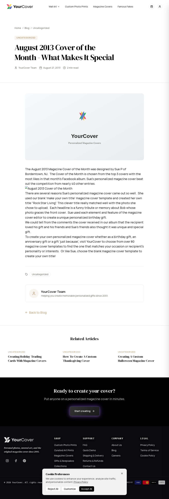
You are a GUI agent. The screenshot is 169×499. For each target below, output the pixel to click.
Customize (70, 488)
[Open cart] (151, 6)
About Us (117, 445)
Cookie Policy (147, 455)
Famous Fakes (125, 6)
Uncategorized (41, 28)
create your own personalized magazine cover (61, 237)
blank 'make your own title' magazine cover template (75, 198)
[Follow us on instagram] (7, 460)
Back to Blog (38, 312)
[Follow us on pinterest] (24, 460)
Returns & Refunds (93, 460)
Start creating (82, 411)
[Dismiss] (122, 473)
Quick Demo (89, 450)
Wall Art (53, 6)
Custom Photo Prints (76, 6)
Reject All (53, 488)
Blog (27, 28)
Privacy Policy (147, 445)
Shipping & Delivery (93, 455)
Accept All (86, 488)
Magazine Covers (102, 6)
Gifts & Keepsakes (64, 460)
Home (18, 28)
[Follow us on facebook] (16, 460)
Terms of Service (149, 450)
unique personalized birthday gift (82, 217)
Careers (116, 455)
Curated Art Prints (64, 450)
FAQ (85, 445)
